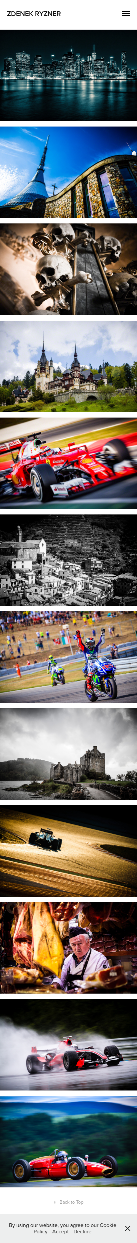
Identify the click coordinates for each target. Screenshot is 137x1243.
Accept (60, 1231)
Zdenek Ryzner (34, 13)
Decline (82, 1231)
